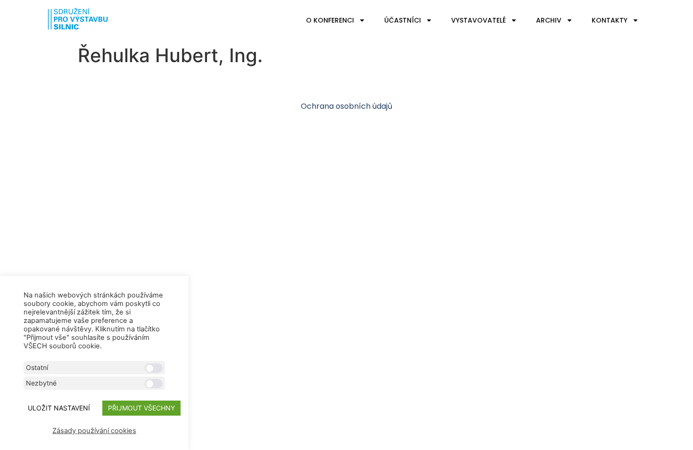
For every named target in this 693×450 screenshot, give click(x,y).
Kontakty (609, 20)
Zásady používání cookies (94, 430)
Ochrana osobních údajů (346, 106)
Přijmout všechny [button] (141, 408)
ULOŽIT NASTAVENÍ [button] (59, 408)
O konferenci (330, 20)
